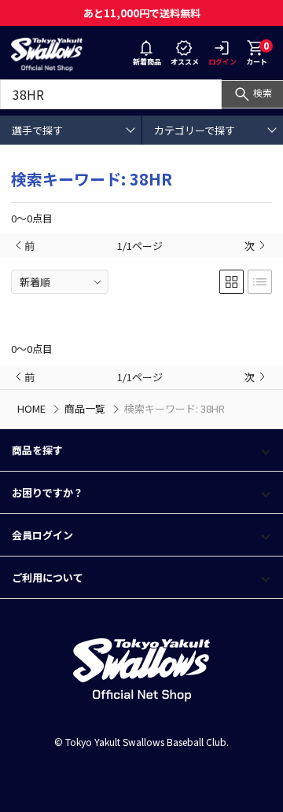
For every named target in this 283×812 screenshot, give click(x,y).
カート (257, 53)
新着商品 (147, 62)
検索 (262, 92)
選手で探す (37, 130)
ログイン (222, 62)
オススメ (185, 62)
